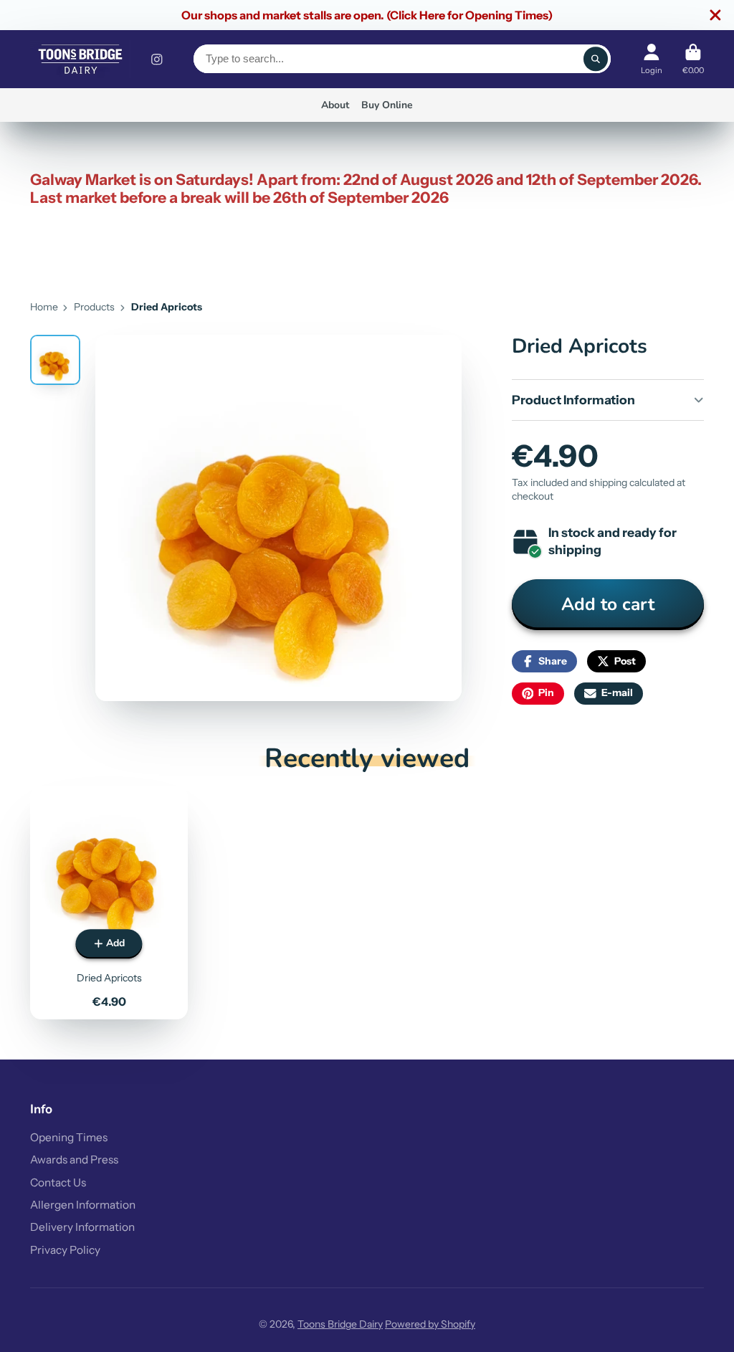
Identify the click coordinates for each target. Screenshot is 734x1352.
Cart (693, 59)
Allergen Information (82, 1204)
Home (44, 306)
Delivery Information (82, 1227)
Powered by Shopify (430, 1324)
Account (651, 59)
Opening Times (69, 1137)
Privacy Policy (65, 1250)
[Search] (595, 59)
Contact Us (58, 1182)
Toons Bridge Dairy (340, 1324)
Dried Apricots (109, 903)
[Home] (80, 59)
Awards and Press (74, 1159)
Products (94, 306)
